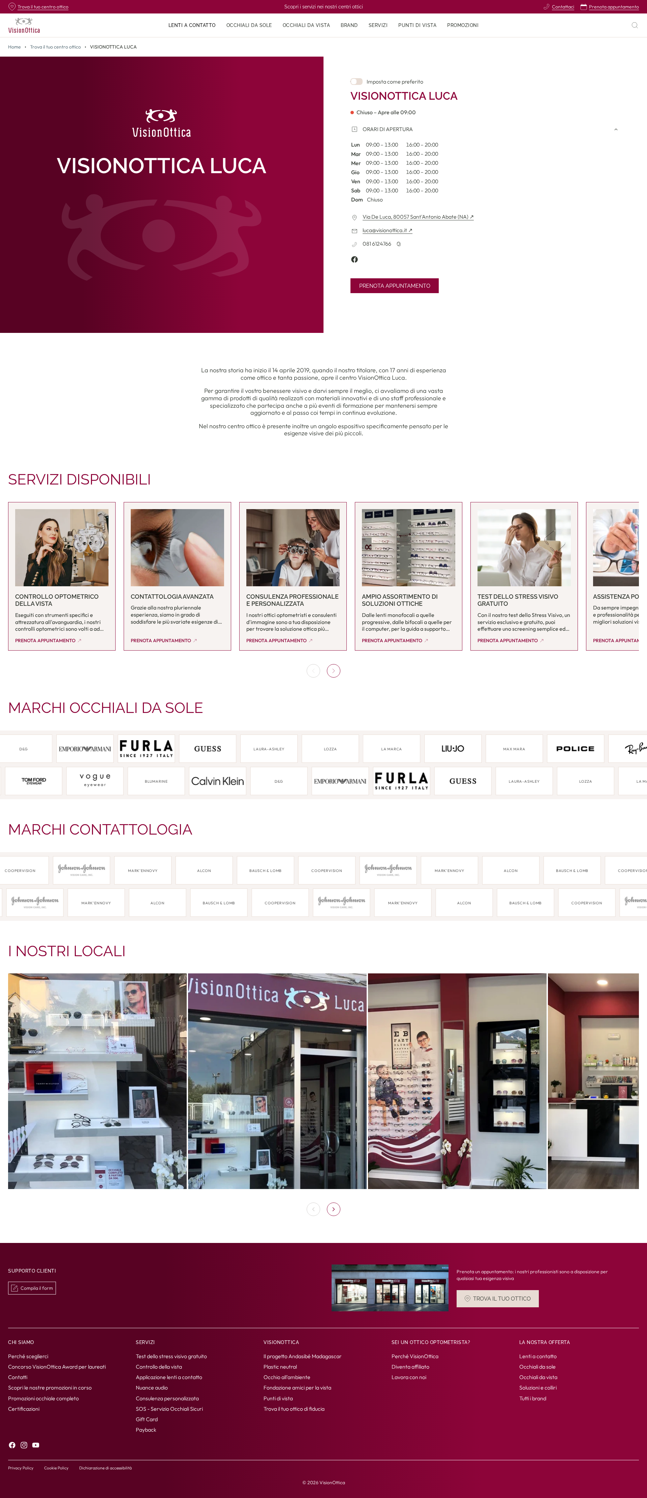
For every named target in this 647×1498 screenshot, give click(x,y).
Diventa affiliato (410, 1366)
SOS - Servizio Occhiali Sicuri (169, 1408)
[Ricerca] (635, 25)
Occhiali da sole (537, 1366)
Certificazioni (23, 1408)
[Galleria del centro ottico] (323, 1081)
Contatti (17, 1377)
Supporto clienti (32, 1271)
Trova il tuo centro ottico (55, 47)
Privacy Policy (20, 1467)
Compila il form (37, 1288)
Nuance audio (152, 1387)
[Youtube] (36, 1445)
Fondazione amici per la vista (297, 1387)
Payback (146, 1429)
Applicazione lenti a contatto (169, 1377)
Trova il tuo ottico (502, 1299)
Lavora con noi (409, 1377)
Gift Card (147, 1418)
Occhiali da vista (538, 1377)
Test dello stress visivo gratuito (171, 1355)
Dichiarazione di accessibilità (105, 1467)
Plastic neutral (280, 1366)
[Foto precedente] (313, 1209)
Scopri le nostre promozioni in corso (50, 1387)
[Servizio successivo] (333, 671)
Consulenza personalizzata (167, 1398)
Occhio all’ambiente (287, 1377)
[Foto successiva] (333, 1209)
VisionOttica (332, 1482)
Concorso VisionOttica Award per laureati (57, 1366)
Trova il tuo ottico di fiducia (294, 1408)
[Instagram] (24, 1445)
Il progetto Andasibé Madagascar (303, 1355)
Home (14, 47)
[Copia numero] (398, 244)
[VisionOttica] (24, 25)
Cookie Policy (56, 1467)
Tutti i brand (532, 1398)
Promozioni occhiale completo (43, 1398)
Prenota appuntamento (394, 286)
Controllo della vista (159, 1366)
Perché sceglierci (28, 1355)
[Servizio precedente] (313, 671)
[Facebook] (12, 1445)
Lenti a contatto (538, 1355)
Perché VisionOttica (415, 1355)
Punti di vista (278, 1398)
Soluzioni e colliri (538, 1387)
